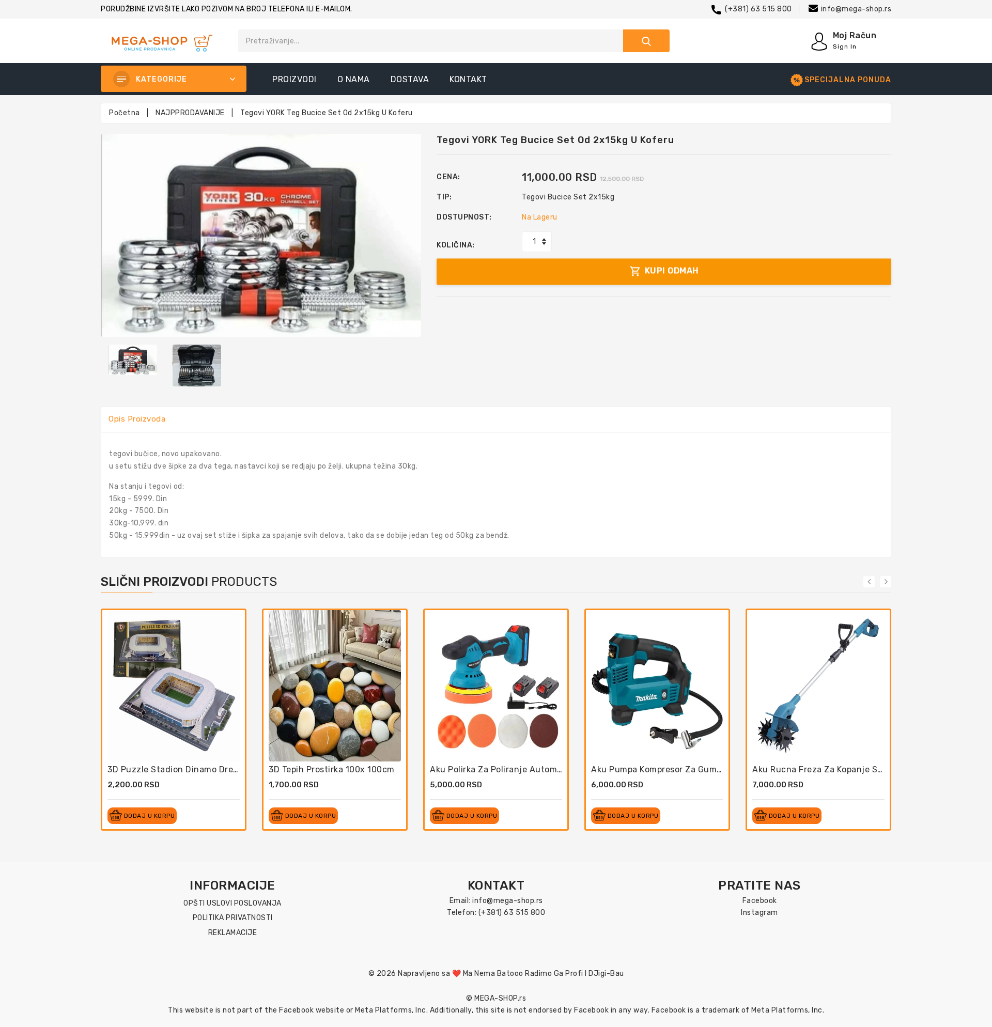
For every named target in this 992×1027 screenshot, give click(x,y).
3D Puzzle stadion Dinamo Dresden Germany (199, 769)
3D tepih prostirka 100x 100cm (332, 769)
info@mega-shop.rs (856, 9)
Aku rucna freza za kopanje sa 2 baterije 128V (850, 769)
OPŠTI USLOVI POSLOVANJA (232, 903)
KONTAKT (468, 79)
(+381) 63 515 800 (758, 9)
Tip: (444, 197)
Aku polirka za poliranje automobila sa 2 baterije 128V (542, 769)
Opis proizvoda (137, 419)
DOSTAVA (410, 79)
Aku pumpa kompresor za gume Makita (671, 769)
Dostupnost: (464, 217)
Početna (124, 112)
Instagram (759, 912)
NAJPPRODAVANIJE (190, 112)
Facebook (759, 900)
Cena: (448, 177)
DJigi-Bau (606, 973)
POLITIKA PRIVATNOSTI (233, 917)
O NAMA (353, 79)
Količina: (456, 245)
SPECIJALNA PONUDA (847, 79)
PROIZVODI (294, 79)
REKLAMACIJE (232, 932)
